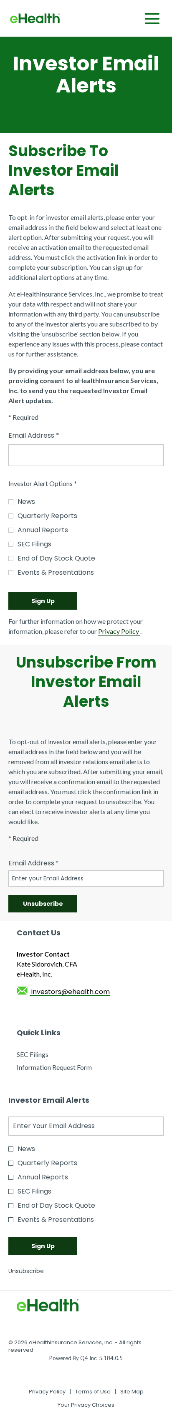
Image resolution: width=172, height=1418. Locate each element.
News (26, 501)
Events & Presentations (56, 572)
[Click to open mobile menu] (152, 18)
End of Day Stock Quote (56, 558)
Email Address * (48, 435)
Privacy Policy (119, 631)
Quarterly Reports (47, 516)
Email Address (31, 863)
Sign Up (43, 601)
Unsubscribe (26, 1271)
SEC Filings (34, 544)
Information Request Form (66, 1067)
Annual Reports (43, 530)
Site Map (132, 1392)
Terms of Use (93, 1392)
